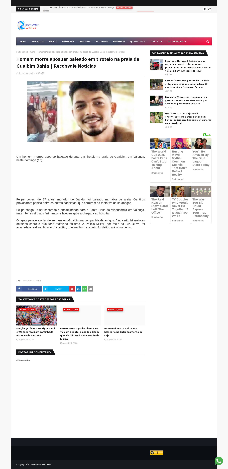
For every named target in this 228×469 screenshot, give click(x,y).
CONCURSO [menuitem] (85, 41)
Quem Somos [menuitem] (138, 41)
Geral (32, 51)
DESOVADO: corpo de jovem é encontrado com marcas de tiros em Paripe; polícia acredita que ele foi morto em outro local (188, 118)
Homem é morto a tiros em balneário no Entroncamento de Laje (123, 332)
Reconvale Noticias (28, 73)
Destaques (28, 280)
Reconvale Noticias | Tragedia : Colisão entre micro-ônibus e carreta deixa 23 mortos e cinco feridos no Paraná (187, 84)
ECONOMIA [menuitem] (102, 41)
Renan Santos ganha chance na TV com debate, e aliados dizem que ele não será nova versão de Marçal (79, 333)
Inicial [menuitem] (23, 41)
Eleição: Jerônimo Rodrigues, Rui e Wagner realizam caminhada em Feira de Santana (35, 332)
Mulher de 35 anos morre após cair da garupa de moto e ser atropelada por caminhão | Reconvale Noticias (186, 100)
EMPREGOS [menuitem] (119, 41)
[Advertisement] (151, 24)
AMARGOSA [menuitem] (38, 41)
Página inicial (22, 51)
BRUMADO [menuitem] (68, 41)
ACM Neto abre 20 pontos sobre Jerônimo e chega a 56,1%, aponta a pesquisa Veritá (92, 8)
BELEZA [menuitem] (53, 41)
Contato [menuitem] (156, 41)
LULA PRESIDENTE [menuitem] (176, 41)
